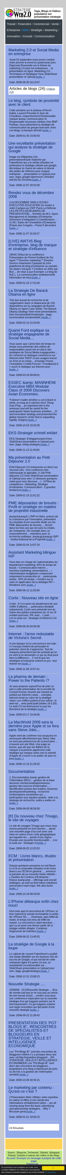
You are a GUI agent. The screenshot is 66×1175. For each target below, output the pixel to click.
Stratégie (36, 30)
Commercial (41, 24)
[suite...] (40, 76)
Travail (11, 24)
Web (25, 30)
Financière (24, 24)
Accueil (11, 1158)
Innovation (13, 36)
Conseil (27, 36)
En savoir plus (50, 1172)
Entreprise (13, 30)
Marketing (51, 30)
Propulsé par (32, 1164)
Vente (55, 24)
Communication (45, 36)
